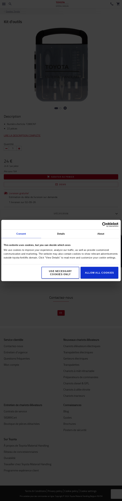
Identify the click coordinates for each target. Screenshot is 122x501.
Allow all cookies (99, 272)
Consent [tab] (21, 233)
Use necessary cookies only (60, 273)
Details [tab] (61, 233)
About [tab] (100, 233)
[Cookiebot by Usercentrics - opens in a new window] (104, 224)
